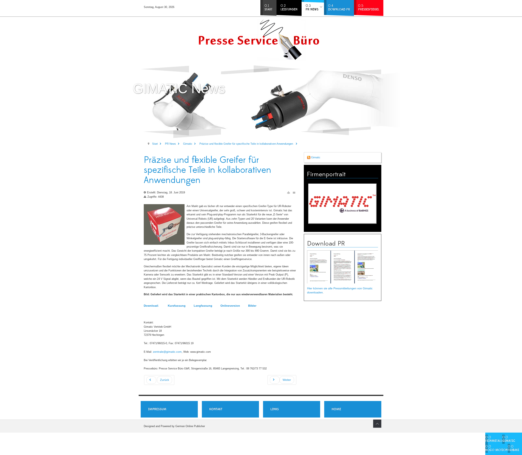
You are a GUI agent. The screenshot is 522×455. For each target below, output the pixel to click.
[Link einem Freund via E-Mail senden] (294, 192)
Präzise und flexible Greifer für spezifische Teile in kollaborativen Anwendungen (207, 170)
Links (274, 409)
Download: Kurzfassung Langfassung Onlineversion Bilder (200, 305)
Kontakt (215, 409)
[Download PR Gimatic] (342, 266)
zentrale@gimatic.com (167, 351)
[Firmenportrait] (342, 203)
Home (336, 409)
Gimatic (315, 157)
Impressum (157, 409)
